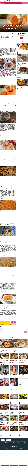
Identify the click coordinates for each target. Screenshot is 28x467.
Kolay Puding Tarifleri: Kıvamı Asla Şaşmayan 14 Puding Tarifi (4, 423)
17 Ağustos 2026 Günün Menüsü (21, 87)
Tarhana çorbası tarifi (8, 315)
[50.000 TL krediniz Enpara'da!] (8, 323)
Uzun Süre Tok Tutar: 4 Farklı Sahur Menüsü (14, 361)
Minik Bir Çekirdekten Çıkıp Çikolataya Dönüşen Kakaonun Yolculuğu (4, 412)
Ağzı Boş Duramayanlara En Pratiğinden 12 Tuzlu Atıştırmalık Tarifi (4, 401)
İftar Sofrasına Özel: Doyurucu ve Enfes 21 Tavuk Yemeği (23, 361)
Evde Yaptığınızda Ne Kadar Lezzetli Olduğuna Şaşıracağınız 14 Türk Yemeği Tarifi (14, 423)
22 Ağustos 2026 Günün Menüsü (21, 51)
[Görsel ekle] (26, 329)
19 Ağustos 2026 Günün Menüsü (21, 76)
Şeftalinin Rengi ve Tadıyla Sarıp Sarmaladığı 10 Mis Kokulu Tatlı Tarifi (4, 433)
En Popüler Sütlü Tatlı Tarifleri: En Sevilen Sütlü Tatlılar (21, 64)
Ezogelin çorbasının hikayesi (4, 72)
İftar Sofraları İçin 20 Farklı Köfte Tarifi (4, 361)
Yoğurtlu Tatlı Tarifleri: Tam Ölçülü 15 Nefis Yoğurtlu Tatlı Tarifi (14, 401)
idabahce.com (2, 123)
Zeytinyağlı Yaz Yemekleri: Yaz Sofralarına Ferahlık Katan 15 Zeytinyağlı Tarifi (23, 423)
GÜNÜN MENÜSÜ (20, 50)
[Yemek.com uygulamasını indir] (3, 440)
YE (0, 359)
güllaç (12, 74)
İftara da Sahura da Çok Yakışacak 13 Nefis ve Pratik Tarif (20, 350)
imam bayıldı (7, 74)
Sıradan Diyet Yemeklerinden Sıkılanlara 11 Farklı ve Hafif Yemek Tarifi (23, 401)
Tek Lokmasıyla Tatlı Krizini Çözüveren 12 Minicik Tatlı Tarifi (23, 412)
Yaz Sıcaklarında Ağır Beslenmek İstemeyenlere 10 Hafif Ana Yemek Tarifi (14, 433)
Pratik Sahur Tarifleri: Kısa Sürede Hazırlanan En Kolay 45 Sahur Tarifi (6, 350)
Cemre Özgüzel (22, 33)
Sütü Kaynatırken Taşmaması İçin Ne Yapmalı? (14, 412)
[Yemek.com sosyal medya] (13, 446)
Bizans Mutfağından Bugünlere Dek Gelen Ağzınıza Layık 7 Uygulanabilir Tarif (23, 433)
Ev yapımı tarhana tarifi (11, 223)
